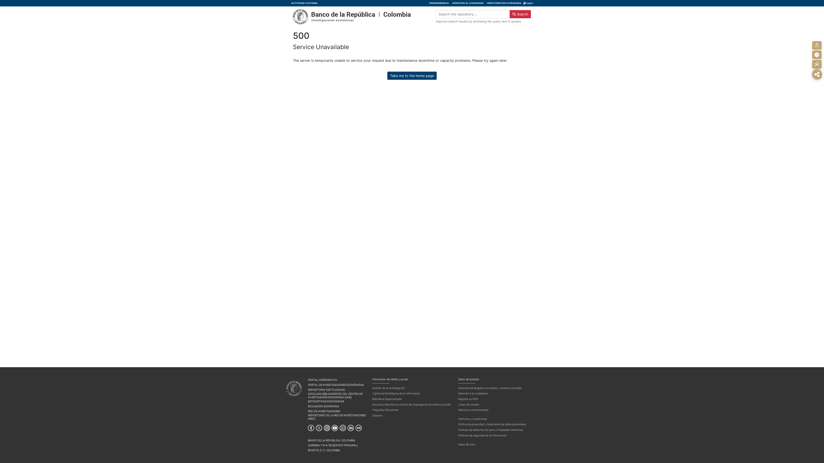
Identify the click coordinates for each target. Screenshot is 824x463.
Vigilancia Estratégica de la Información (396, 393)
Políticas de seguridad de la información (482, 435)
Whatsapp (343, 428)
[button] (524, 3)
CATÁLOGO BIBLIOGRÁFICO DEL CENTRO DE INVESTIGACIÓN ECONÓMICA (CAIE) (335, 395)
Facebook (311, 428)
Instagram (327, 428)
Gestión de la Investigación (388, 388)
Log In (530, 3)
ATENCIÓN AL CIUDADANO (468, 3)
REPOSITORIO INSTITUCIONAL (326, 389)
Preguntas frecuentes (385, 410)
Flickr (359, 428)
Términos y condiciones (472, 419)
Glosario (377, 415)
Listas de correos (468, 404)
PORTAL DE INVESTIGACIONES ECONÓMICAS (336, 384)
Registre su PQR (468, 399)
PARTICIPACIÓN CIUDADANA (504, 3)
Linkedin (351, 428)
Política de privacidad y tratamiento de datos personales (492, 424)
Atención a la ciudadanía (473, 393)
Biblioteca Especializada (387, 399)
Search (522, 14)
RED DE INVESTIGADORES (324, 411)
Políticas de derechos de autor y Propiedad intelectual (490, 429)
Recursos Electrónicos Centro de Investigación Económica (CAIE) (411, 404)
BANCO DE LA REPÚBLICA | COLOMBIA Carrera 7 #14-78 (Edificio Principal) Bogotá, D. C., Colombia (333, 445)
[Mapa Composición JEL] (817, 64)
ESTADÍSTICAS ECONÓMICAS (326, 401)
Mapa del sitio (466, 444)
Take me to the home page (412, 76)
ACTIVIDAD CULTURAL (304, 3)
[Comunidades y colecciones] (817, 45)
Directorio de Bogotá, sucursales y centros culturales (490, 388)
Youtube (335, 428)
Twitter (319, 428)
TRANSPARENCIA (439, 3)
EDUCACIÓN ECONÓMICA (323, 406)
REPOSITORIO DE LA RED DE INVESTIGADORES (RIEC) (337, 417)
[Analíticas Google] (817, 55)
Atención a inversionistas (473, 410)
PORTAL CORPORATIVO (322, 380)
